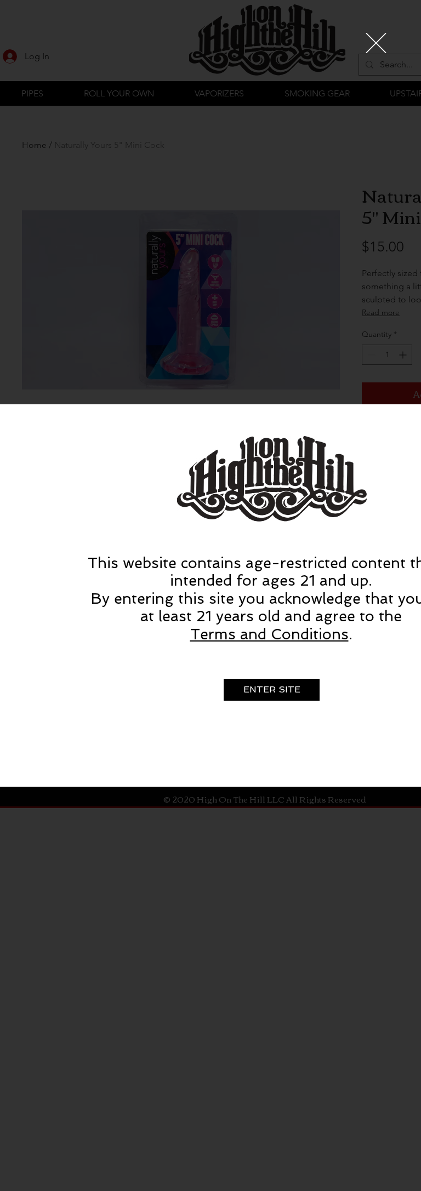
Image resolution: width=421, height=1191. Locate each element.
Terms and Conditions (269, 634)
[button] (376, 43)
